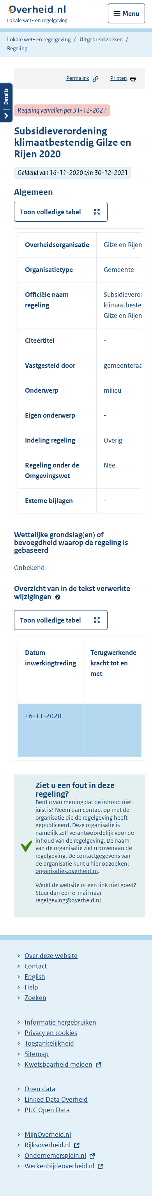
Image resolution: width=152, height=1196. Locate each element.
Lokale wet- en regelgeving (39, 39)
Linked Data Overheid (56, 1099)
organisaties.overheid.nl (66, 871)
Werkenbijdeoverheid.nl (59, 1166)
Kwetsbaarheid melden (58, 1064)
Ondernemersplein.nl (55, 1155)
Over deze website (51, 955)
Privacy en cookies (51, 1032)
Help (31, 987)
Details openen (6, 102)
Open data (40, 1089)
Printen (118, 78)
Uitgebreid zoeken (101, 39)
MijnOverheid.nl (48, 1134)
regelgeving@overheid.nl (68, 900)
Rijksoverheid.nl (48, 1145)
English (35, 976)
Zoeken (35, 997)
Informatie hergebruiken (60, 1022)
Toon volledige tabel (50, 212)
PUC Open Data (47, 1110)
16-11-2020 (43, 716)
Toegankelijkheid (49, 1043)
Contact (36, 966)
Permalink (77, 78)
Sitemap (37, 1054)
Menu (131, 13)
